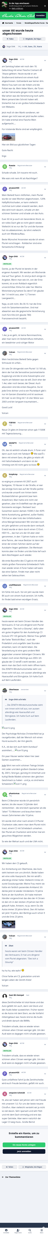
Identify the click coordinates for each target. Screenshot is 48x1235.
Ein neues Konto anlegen (24, 1145)
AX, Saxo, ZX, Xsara (33, 46)
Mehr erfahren (6, 6)
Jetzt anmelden (24, 1151)
